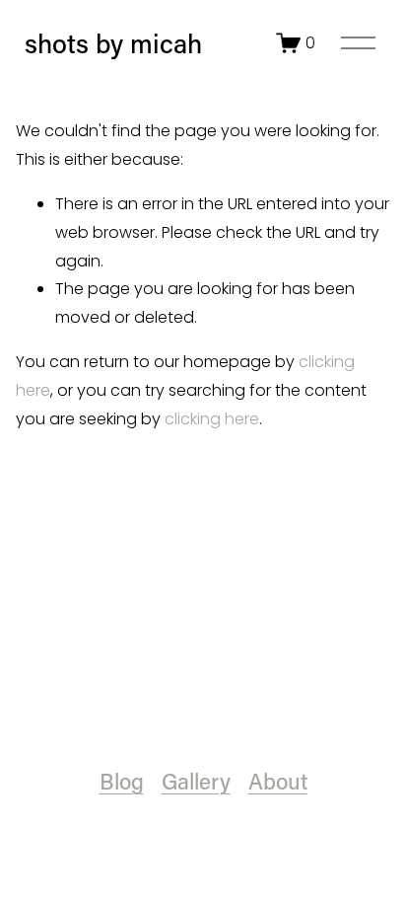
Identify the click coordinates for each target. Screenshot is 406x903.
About (277, 781)
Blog (122, 781)
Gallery (196, 781)
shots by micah (113, 43)
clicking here (212, 419)
